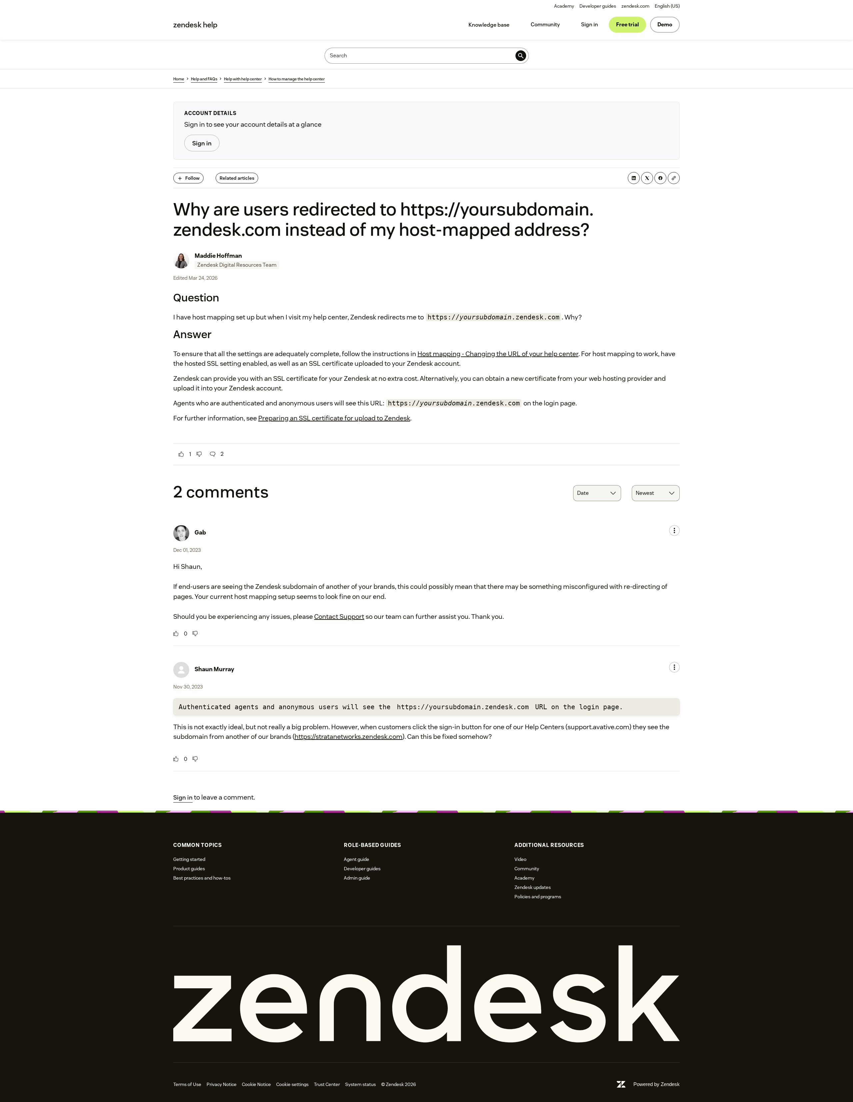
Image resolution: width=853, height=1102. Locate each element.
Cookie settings (292, 1084)
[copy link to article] (674, 178)
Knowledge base (488, 24)
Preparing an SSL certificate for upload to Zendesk (334, 418)
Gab (200, 532)
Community (545, 24)
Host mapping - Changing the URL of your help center (498, 353)
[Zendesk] (426, 994)
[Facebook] (660, 178)
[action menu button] (674, 530)
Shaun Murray (214, 669)
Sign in (589, 24)
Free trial (627, 24)
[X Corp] (647, 178)
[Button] (181, 454)
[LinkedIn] (634, 178)
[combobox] (597, 493)
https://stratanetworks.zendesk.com (349, 736)
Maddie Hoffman (218, 255)
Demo (664, 24)
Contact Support (339, 616)
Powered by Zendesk (656, 1084)
